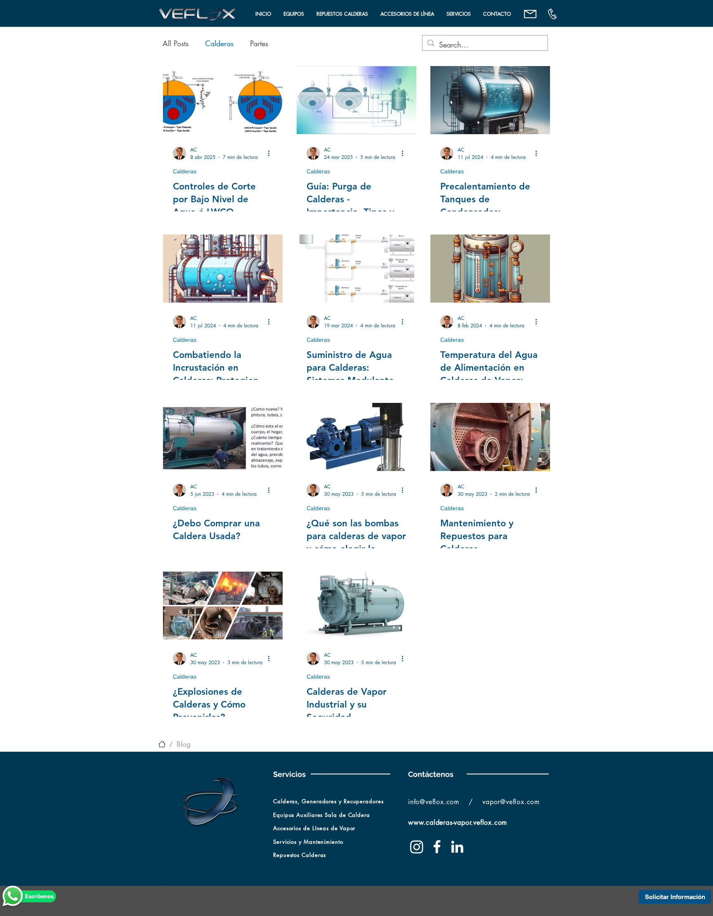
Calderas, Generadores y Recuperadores (329, 801)
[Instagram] (416, 846)
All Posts (176, 43)
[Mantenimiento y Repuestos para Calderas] (490, 437)
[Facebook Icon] (437, 846)
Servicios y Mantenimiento (308, 841)
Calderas (219, 43)
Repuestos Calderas (299, 855)
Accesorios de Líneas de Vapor (314, 828)
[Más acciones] (271, 153)
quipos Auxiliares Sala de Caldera (323, 815)
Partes (259, 43)
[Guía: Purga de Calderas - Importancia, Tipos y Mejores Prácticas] (356, 100)
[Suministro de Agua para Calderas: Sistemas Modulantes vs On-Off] (356, 268)
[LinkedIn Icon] (457, 846)
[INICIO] (162, 744)
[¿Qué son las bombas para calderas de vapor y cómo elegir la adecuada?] (356, 437)
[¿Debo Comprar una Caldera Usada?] (223, 437)
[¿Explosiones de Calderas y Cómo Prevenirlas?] (223, 605)
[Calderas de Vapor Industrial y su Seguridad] (356, 605)
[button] (293, 14)
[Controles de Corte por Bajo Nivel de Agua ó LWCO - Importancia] (223, 100)
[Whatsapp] (13, 897)
